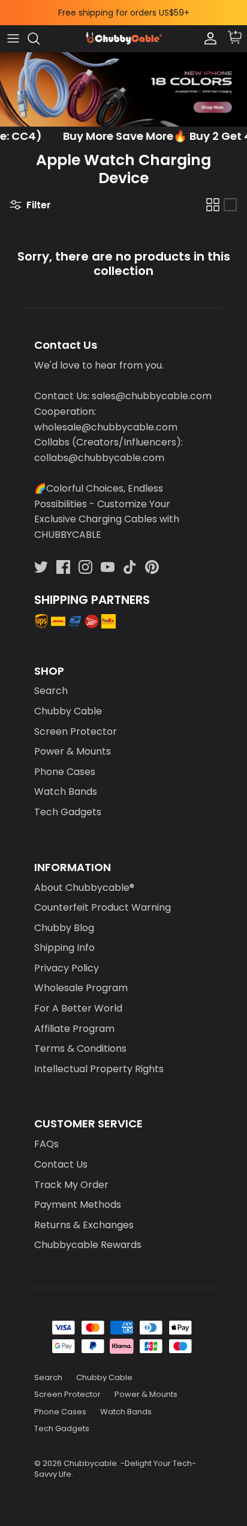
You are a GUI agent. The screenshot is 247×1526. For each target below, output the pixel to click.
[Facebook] (63, 567)
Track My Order (71, 1185)
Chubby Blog (64, 928)
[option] (123, 89)
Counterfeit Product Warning (102, 907)
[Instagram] (85, 567)
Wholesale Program (81, 988)
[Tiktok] (130, 567)
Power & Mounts (72, 751)
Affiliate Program (74, 1029)
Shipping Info (64, 948)
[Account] (207, 38)
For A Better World (78, 1008)
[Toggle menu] (13, 38)
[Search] (39, 38)
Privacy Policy (66, 968)
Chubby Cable (68, 711)
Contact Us (61, 1164)
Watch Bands (65, 791)
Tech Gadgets (67, 812)
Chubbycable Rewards (87, 1245)
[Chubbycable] (123, 39)
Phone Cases (64, 772)
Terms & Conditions (80, 1048)
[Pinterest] (152, 567)
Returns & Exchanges (84, 1225)
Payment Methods (77, 1204)
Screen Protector (75, 731)
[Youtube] (108, 567)
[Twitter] (41, 567)
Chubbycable (90, 1463)
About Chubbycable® (84, 887)
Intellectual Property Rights (99, 1069)
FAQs (46, 1144)
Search (51, 691)
